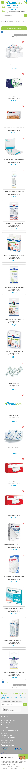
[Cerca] (25, 15)
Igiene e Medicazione (11, 21)
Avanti (8, 32)
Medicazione (21, 21)
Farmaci (3, 21)
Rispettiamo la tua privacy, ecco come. (8, 764)
